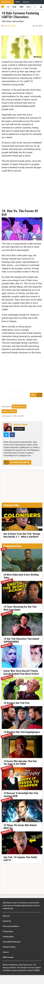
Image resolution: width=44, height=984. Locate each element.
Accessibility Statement (12, 942)
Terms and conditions (11, 926)
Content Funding (9, 947)
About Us (6, 916)
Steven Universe (9, 411)
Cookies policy (8, 936)
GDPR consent (8, 957)
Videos (17, 2)
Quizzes (26, 2)
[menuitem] (7, 2)
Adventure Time (19, 406)
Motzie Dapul (10, 26)
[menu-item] (8, 7)
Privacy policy (8, 931)
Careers (6, 952)
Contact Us (7, 921)
